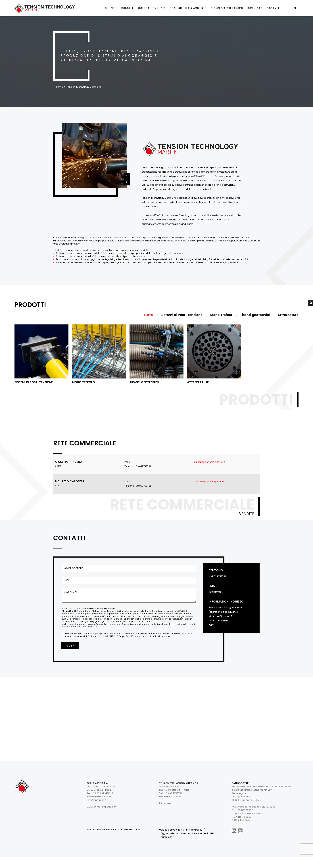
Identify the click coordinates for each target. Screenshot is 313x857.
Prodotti (126, 8)
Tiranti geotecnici (144, 382)
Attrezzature (198, 382)
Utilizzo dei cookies (170, 829)
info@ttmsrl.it (216, 591)
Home (59, 86)
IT (286, 8)
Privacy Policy (194, 829)
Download (254, 8)
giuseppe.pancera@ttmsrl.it (209, 461)
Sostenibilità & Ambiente (188, 8)
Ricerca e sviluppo (151, 8)
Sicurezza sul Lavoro (227, 8)
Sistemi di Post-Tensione (33, 382)
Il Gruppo (109, 8)
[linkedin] (234, 831)
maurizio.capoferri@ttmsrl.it (209, 481)
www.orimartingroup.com (102, 806)
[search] (295, 8)
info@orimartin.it (96, 800)
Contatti (273, 8)
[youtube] (240, 831)
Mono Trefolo (83, 382)
